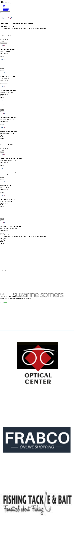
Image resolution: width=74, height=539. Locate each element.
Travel (4, 6)
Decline (2, 302)
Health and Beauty (6, 9)
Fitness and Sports (6, 8)
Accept (5, 302)
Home (4, 5)
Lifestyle (4, 7)
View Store (2, 20)
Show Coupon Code (4, 83)
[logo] (5, 3)
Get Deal (2, 56)
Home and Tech (5, 10)
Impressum (4, 288)
